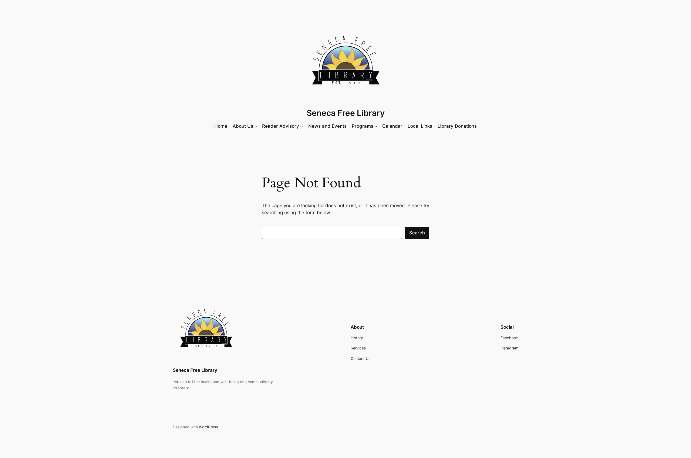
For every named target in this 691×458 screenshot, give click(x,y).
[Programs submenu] (375, 126)
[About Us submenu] (255, 126)
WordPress (208, 427)
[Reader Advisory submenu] (301, 126)
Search (417, 232)
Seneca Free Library (346, 113)
